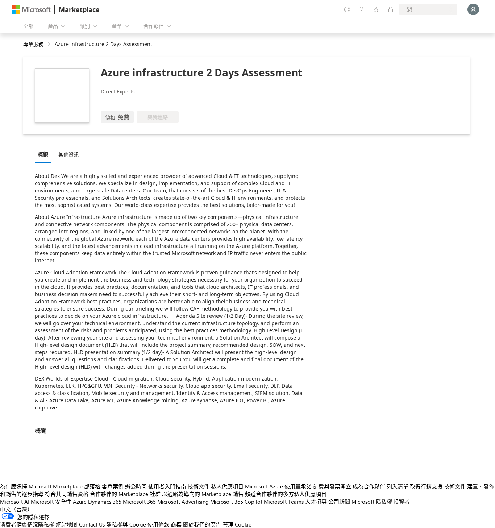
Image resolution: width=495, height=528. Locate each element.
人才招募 (316, 501)
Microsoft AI (14, 501)
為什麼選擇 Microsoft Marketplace (41, 486)
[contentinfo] (50, 44)
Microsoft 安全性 (51, 501)
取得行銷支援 (426, 486)
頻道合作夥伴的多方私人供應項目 (285, 494)
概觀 (43, 154)
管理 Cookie (236, 524)
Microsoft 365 (139, 501)
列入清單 (397, 486)
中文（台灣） (16, 509)
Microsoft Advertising (183, 501)
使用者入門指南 (167, 486)
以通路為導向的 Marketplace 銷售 (203, 494)
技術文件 (198, 486)
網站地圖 (67, 524)
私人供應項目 (227, 486)
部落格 (92, 486)
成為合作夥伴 (369, 486)
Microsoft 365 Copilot (236, 501)
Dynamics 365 (104, 501)
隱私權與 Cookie (126, 524)
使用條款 (158, 524)
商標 (176, 524)
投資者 (402, 501)
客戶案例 (113, 486)
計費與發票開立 (332, 486)
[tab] (45, 154)
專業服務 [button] (33, 44)
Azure (80, 501)
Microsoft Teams (284, 501)
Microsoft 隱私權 (372, 501)
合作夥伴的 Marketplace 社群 (125, 494)
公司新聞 (339, 501)
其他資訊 (68, 154)
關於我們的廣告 (202, 524)
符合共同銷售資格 (66, 494)
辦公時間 (136, 486)
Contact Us (92, 524)
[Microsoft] (31, 9)
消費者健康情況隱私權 (27, 524)
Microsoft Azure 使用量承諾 (278, 486)
